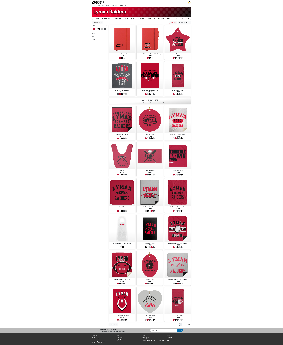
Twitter (169, 340)
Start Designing (122, 49)
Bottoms (161, 18)
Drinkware (117, 18)
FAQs (118, 340)
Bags (132, 18)
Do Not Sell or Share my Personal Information (153, 340)
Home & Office (185, 18)
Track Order (120, 337)
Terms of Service (146, 339)
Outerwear (151, 18)
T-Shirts (96, 18)
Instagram (169, 339)
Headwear (141, 18)
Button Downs (172, 18)
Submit (180, 330)
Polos (126, 18)
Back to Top (113, 324)
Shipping (119, 339)
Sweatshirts (106, 18)
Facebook (169, 337)
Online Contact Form (97, 342)
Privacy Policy (145, 337)
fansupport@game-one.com (98, 341)
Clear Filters (173, 22)
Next (189, 324)
